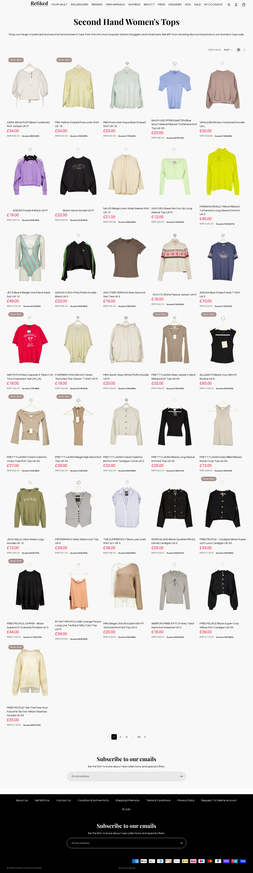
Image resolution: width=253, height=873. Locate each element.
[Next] (145, 737)
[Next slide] (48, 85)
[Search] (229, 4)
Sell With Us (42, 800)
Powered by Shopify (32, 868)
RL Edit (126, 809)
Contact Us (63, 800)
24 (138, 737)
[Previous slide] (12, 85)
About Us (22, 800)
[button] (228, 50)
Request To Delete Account (219, 800)
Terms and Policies (126, 868)
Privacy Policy (185, 800)
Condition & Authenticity (93, 800)
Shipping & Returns (127, 800)
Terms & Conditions (158, 800)
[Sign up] (181, 776)
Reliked (18, 868)
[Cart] (243, 4)
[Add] (48, 109)
